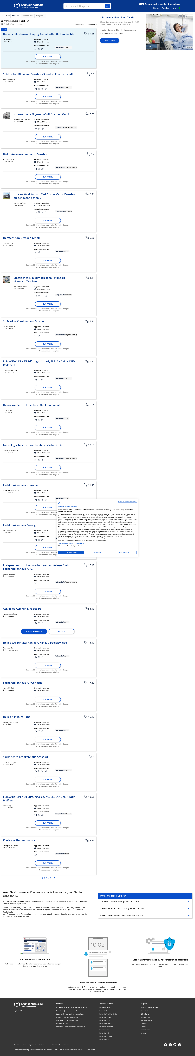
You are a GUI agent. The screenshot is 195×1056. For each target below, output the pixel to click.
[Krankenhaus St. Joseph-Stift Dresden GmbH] (6, 115)
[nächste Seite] (54, 878)
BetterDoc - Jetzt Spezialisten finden (68, 1011)
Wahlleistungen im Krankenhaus (67, 1017)
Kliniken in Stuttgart (105, 1023)
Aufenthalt (144, 1011)
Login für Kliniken (20, 1011)
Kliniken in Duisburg (105, 1020)
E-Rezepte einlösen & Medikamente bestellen (71, 1008)
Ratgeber (165, 8)
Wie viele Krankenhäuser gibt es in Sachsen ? (120, 901)
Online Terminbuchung (15, 24)
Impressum (32, 1045)
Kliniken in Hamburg (106, 1017)
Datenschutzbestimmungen (127, 502)
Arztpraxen (40, 16)
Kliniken (156, 8)
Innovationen (145, 1030)
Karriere (66, 1045)
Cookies (41, 1045)
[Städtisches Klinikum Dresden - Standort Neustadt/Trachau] (6, 279)
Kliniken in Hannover (106, 1036)
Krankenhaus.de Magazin (149, 1008)
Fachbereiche (27, 16)
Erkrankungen (145, 1014)
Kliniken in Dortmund (106, 1027)
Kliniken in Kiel (104, 1033)
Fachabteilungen (146, 1020)
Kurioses (144, 1023)
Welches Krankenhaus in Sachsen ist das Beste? (122, 915)
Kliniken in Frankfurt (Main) (108, 1014)
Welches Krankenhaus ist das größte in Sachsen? (122, 908)
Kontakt (176, 8)
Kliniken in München (106, 1011)
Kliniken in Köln (104, 1030)
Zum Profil (48, 57)
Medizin (143, 1027)
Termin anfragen (34, 631)
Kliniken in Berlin (104, 1008)
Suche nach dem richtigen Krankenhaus (70, 1014)
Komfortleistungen (62, 1023)
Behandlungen (146, 1017)
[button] (90, 24)
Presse (24, 1045)
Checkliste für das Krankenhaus (67, 1020)
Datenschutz (56, 1045)
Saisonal (144, 1033)
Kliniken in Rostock (105, 1039)
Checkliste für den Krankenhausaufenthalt (70, 1027)
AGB (48, 1045)
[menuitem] (155, 8)
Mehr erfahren (110, 40)
